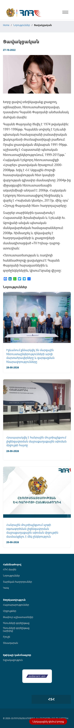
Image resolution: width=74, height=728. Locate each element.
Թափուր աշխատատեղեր (18, 617)
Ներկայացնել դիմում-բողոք (48, 721)
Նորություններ (11, 575)
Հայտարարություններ (16, 604)
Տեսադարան (10, 642)
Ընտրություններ (11, 73)
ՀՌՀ (3, 23)
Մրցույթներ (9, 610)
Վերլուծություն (10, 56)
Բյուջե (6, 636)
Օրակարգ (7, 40)
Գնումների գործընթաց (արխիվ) (16, 629)
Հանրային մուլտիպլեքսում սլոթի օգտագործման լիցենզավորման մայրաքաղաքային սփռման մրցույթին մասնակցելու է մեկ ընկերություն (32, 530)
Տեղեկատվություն (14, 600)
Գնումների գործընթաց (16, 623)
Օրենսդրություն (11, 32)
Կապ (3, 90)
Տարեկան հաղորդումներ (17, 581)
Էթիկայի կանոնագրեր (15, 65)
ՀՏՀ (51, 699)
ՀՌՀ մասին (9, 569)
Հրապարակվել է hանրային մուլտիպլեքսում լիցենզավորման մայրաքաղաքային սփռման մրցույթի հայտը (36, 441)
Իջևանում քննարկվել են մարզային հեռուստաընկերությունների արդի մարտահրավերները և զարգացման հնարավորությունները (30, 356)
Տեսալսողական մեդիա (15, 48)
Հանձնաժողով (12, 564)
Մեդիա (4, 81)
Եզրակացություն (13, 659)
